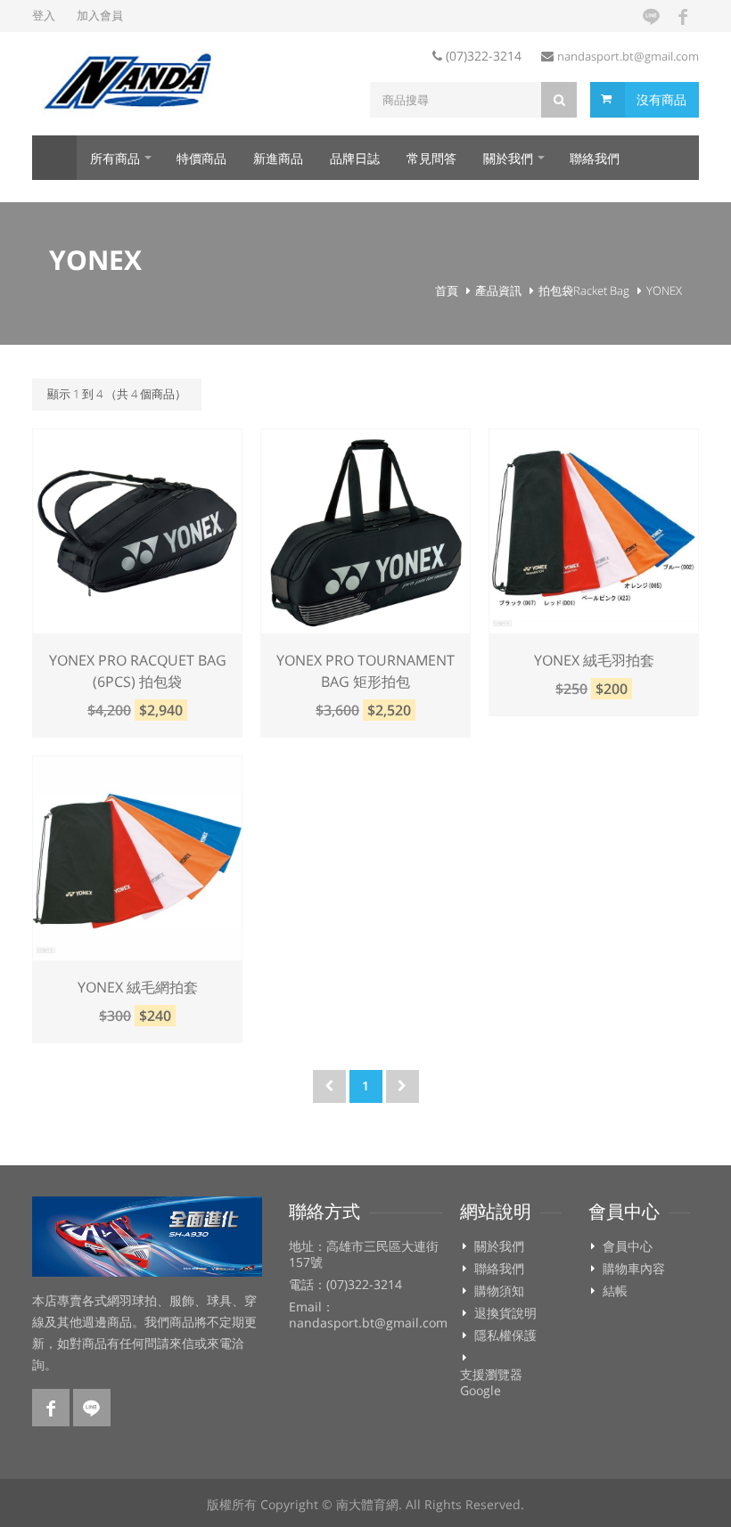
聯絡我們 (595, 158)
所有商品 (115, 158)
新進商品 (278, 158)
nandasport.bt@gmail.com (628, 56)
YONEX (664, 290)
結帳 (615, 1291)
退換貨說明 (505, 1313)
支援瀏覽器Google (491, 1383)
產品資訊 (498, 290)
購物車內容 (634, 1269)
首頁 (54, 157)
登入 (43, 15)
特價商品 (201, 158)
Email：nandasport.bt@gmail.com (368, 1315)
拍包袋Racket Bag (583, 290)
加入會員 (100, 15)
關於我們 (508, 158)
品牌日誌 (355, 158)
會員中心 (628, 1246)
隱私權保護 (505, 1335)
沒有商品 (661, 99)
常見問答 (431, 158)
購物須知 (499, 1291)
